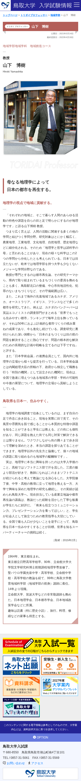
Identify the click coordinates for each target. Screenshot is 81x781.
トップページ (10, 15)
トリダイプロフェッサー (34, 15)
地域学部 (55, 15)
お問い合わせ (16, 763)
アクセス (37, 763)
